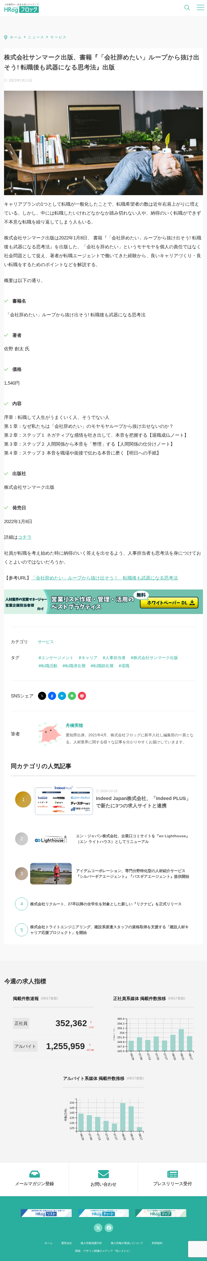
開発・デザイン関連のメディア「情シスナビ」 (103, 1250)
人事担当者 (115, 657)
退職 (125, 665)
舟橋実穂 (74, 725)
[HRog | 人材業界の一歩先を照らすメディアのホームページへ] (21, 8)
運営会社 (66, 1243)
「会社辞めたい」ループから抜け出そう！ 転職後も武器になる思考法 (104, 578)
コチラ (25, 537)
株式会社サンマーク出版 (155, 657)
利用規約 (157, 1243)
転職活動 (49, 665)
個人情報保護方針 (91, 1243)
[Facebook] (109, 1227)
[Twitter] (98, 1227)
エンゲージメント (57, 657)
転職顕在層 (103, 665)
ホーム (48, 1243)
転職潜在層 (75, 665)
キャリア (89, 657)
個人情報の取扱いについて (127, 1243)
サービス (46, 641)
